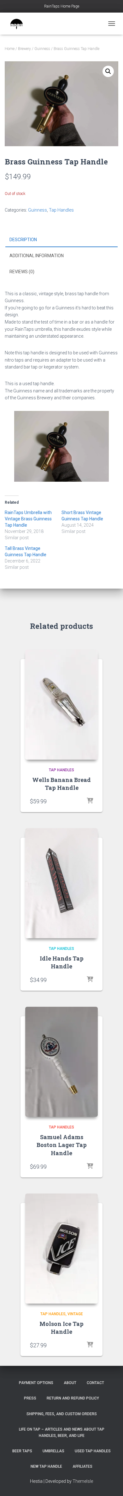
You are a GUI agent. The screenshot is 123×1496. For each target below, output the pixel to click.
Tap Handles (61, 210)
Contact (95, 1383)
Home (10, 49)
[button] (108, 71)
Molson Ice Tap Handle (61, 1327)
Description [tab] (23, 239)
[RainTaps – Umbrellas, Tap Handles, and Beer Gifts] (19, 23)
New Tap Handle (46, 1466)
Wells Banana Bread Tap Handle (61, 783)
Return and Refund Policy (73, 1398)
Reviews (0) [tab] (21, 271)
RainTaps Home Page (61, 6)
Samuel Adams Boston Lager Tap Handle (62, 1144)
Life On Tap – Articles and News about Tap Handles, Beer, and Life (61, 1432)
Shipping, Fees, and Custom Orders (61, 1414)
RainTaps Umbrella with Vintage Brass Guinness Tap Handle (28, 519)
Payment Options (36, 1383)
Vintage (75, 1314)
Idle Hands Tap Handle (62, 962)
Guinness (42, 49)
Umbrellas (53, 1451)
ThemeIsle (83, 1481)
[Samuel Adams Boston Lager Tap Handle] (61, 1062)
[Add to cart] (90, 801)
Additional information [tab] (36, 255)
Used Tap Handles (93, 1451)
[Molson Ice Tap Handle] (61, 1249)
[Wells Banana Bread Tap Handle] (61, 705)
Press (30, 1398)
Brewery (24, 49)
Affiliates (82, 1466)
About (70, 1383)
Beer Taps (22, 1451)
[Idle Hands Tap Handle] (61, 883)
